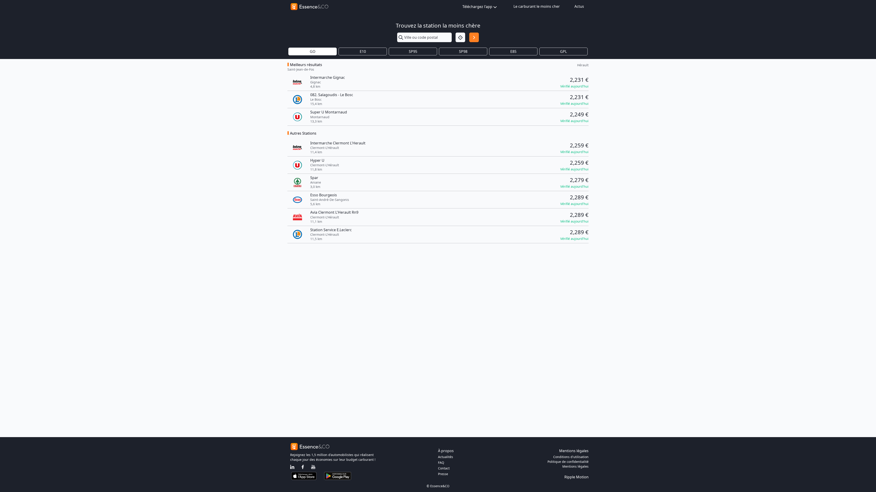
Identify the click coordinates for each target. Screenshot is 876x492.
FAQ (441, 462)
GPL (563, 51)
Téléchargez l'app (477, 6)
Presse (443, 474)
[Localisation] (460, 37)
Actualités (445, 457)
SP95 (413, 51)
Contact (444, 468)
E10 (363, 51)
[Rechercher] (474, 37)
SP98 (463, 51)
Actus (579, 6)
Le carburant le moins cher (537, 6)
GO (312, 51)
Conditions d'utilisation (571, 457)
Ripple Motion (576, 476)
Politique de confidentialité (568, 461)
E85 (513, 51)
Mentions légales (575, 466)
